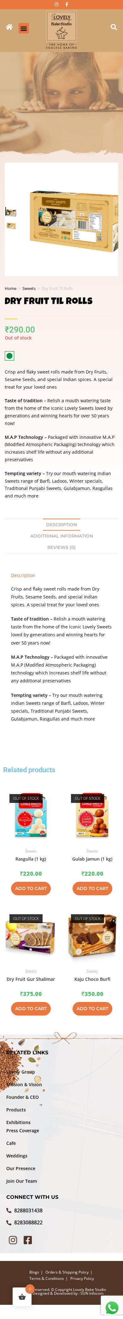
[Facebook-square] (27, 1240)
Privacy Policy (82, 1278)
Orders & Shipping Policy (67, 1272)
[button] (24, 28)
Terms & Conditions (46, 1278)
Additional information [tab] (61, 536)
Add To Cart (31, 888)
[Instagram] (56, 4)
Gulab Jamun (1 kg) (92, 859)
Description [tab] (61, 524)
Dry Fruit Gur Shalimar (31, 979)
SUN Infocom (91, 1293)
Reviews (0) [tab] (61, 547)
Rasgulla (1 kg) (30, 859)
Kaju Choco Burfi (92, 979)
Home (10, 288)
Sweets (29, 288)
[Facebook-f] (66, 4)
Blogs (34, 1272)
